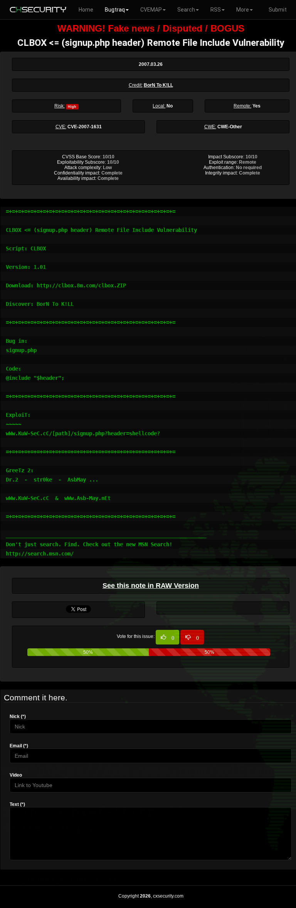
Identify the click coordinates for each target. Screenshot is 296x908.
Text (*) (17, 804)
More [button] (242, 10)
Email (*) (19, 746)
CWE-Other (229, 126)
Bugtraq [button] (115, 10)
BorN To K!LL (158, 85)
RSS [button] (215, 10)
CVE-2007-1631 (84, 126)
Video (16, 775)
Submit (278, 10)
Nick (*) (18, 716)
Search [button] (186, 10)
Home (86, 10)
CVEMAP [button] (151, 10)
